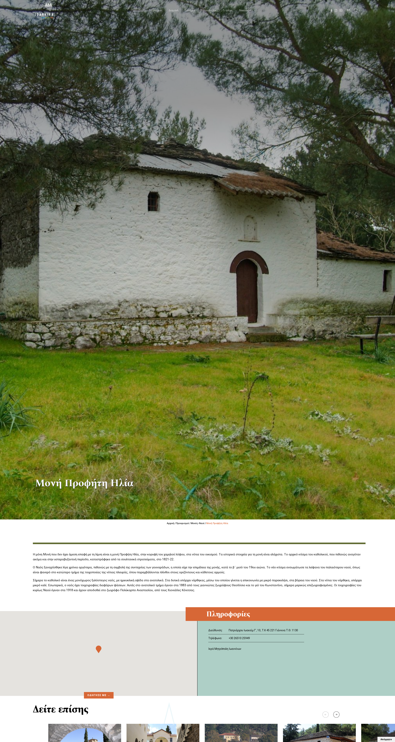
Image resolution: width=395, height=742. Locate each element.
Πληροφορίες (209, 10)
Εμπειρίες (157, 10)
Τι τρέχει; (228, 10)
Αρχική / (171, 523)
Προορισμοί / (183, 523)
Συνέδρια (189, 10)
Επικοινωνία (246, 10)
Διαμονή (174, 10)
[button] (336, 714)
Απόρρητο (386, 739)
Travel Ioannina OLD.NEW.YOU (44, 10)
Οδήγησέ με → (98, 695)
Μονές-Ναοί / (198, 523)
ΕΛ (348, 10)
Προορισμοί (139, 10)
